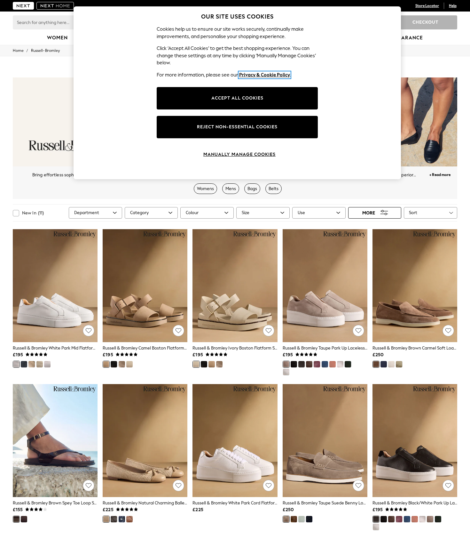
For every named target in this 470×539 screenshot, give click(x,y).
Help (453, 6)
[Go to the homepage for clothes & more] (23, 6)
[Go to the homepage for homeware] (55, 6)
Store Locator (427, 6)
